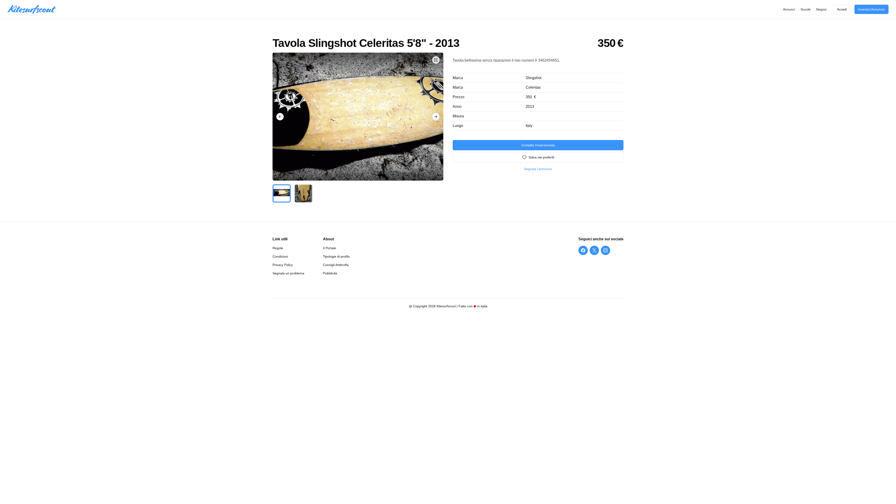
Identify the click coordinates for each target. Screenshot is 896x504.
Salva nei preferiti (541, 157)
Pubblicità (330, 273)
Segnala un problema (288, 273)
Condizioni (280, 256)
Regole (278, 248)
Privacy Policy (283, 265)
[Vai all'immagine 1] (282, 193)
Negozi (821, 9)
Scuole (806, 9)
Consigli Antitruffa (336, 265)
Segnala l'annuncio (538, 169)
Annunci (789, 9)
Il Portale (329, 248)
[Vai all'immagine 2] (303, 193)
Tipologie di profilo (336, 256)
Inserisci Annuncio (871, 9)
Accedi (842, 9)
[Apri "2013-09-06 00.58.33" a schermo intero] (358, 116)
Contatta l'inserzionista (538, 145)
